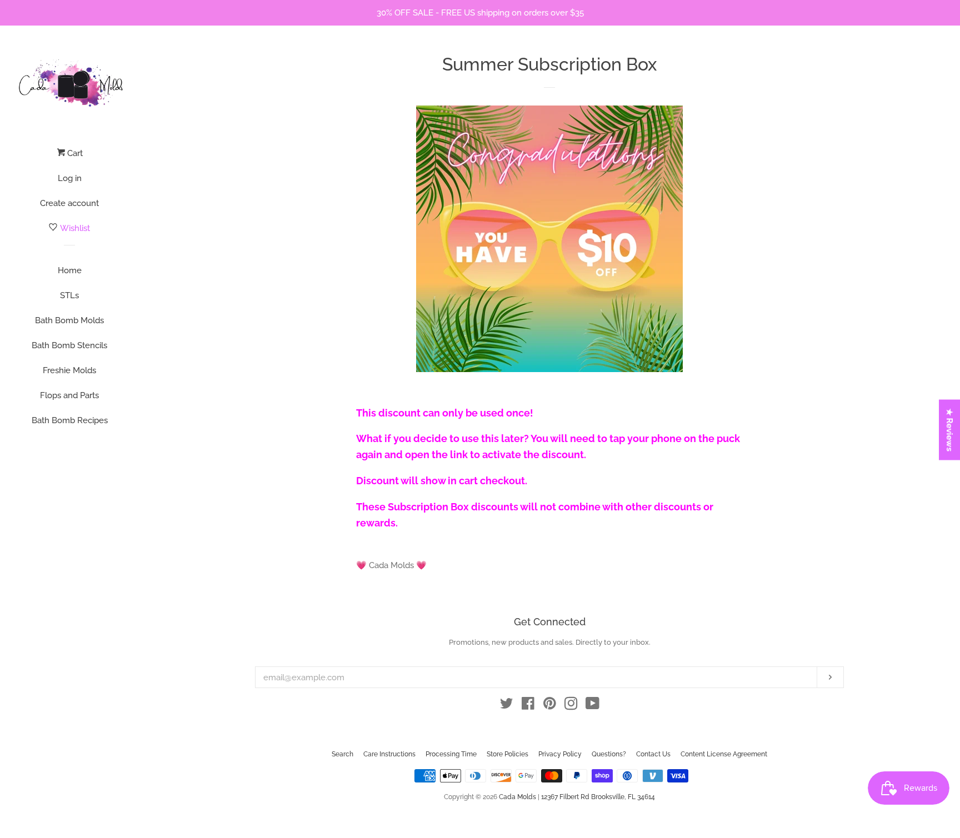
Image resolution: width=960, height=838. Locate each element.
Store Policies (507, 754)
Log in (70, 178)
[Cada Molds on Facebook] (528, 706)
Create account (69, 203)
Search (342, 754)
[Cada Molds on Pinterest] (550, 706)
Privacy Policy (560, 754)
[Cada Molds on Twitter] (506, 706)
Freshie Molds (69, 370)
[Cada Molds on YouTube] (592, 706)
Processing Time (451, 754)
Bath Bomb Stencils (69, 345)
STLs (69, 295)
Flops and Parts (69, 395)
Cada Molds (517, 797)
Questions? (609, 754)
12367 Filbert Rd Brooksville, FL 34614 (598, 797)
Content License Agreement (724, 754)
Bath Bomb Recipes (70, 420)
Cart (74, 153)
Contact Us (653, 754)
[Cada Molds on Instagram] (571, 706)
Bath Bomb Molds (69, 320)
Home (70, 270)
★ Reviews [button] (950, 429)
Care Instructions (389, 754)
